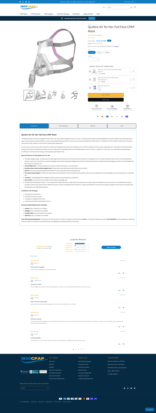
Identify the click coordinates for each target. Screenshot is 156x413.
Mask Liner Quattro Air (104, 86)
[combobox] (117, 7)
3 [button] (78, 349)
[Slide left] (21, 95)
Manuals (92, 126)
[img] (35, 261)
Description (34, 126)
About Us (51, 364)
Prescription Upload (83, 367)
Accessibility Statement (55, 373)
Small (99, 52)
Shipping (90, 43)
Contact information (67, 401)
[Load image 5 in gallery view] (74, 95)
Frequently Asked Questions (85, 378)
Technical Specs (63, 126)
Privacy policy (34, 401)
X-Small (92, 52)
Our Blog (51, 367)
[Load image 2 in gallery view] (40, 95)
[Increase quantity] (134, 71)
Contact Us (52, 361)
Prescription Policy (83, 364)
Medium (107, 52)
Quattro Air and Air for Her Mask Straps (108, 77)
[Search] (127, 7)
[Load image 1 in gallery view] (29, 95)
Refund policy (41, 401)
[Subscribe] (47, 388)
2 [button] (75, 349)
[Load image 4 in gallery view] (63, 95)
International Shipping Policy (56, 378)
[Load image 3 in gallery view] (51, 95)
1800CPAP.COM (26, 401)
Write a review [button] (111, 247)
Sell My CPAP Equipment (84, 361)
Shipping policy (49, 401)
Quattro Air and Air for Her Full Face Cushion (109, 69)
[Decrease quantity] (130, 71)
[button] (104, 7)
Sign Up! (92, 18)
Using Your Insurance (83, 375)
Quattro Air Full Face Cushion (34, 196)
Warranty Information (54, 375)
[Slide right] (82, 95)
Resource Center (82, 370)
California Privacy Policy (55, 370)
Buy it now (106, 99)
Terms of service (57, 401)
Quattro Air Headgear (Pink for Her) (35, 199)
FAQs (121, 126)
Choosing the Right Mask (84, 373)
